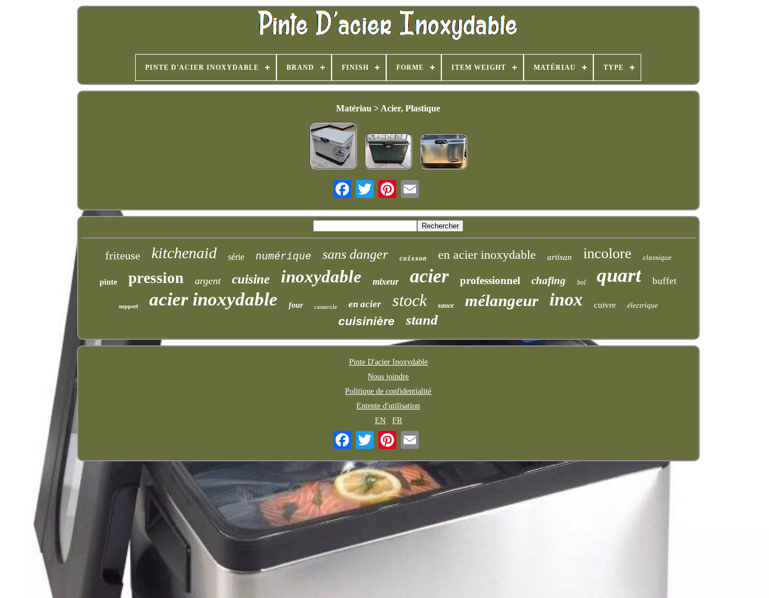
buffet (664, 281)
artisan (559, 257)
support (128, 306)
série (236, 257)
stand (422, 319)
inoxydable (321, 276)
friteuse (122, 255)
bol (581, 282)
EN (380, 420)
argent (208, 280)
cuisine (251, 279)
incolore (607, 253)
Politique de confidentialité (388, 391)
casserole (325, 306)
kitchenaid (184, 253)
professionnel (490, 280)
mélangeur (501, 300)
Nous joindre (388, 376)
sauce (446, 305)
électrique (642, 305)
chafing (548, 280)
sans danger (355, 254)
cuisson (413, 258)
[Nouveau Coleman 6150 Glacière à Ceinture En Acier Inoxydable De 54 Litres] (443, 152)
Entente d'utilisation (388, 406)
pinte (108, 282)
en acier (364, 304)
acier (429, 276)
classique (657, 257)
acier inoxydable (213, 299)
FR (397, 420)
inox (566, 299)
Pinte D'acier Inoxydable (388, 362)
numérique (283, 256)
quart (619, 275)
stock (409, 300)
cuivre (605, 304)
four (296, 305)
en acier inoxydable (487, 255)
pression (156, 277)
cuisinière (366, 320)
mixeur (386, 281)
